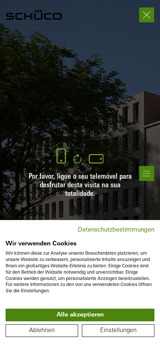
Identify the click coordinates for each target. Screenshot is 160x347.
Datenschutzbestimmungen (116, 230)
